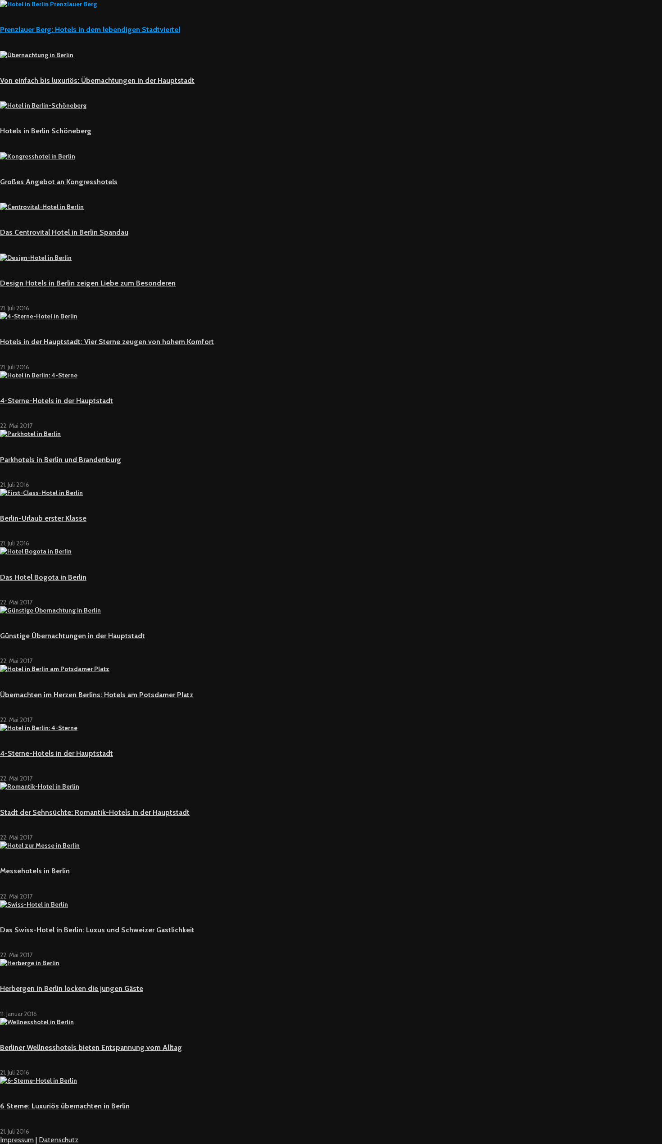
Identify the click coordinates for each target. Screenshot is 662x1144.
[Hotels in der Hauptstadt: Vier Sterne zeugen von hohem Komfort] (38, 316)
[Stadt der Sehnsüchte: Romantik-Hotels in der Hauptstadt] (39, 786)
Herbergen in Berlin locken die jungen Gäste (71, 988)
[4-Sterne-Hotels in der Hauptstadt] (38, 375)
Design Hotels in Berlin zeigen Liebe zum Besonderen (88, 283)
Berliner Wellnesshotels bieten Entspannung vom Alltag (91, 1047)
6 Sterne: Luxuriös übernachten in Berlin (65, 1106)
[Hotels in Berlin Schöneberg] (43, 105)
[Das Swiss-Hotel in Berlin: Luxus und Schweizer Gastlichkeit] (34, 904)
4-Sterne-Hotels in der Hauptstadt (56, 400)
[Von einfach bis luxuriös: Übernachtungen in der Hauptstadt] (36, 55)
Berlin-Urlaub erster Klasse (43, 518)
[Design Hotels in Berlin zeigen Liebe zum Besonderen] (36, 258)
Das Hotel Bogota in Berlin (43, 577)
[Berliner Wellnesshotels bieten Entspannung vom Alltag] (37, 1022)
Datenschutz (58, 1139)
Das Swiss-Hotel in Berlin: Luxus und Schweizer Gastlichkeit (97, 930)
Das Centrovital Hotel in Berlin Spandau (64, 232)
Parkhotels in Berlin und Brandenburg (60, 459)
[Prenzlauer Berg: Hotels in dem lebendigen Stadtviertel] (48, 4)
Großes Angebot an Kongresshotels (59, 181)
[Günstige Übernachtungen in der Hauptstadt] (50, 610)
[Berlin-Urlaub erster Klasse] (41, 493)
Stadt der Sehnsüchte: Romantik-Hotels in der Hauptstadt (95, 812)
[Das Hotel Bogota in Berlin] (36, 551)
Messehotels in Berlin (35, 871)
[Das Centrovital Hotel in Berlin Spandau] (42, 207)
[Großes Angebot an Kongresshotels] (37, 156)
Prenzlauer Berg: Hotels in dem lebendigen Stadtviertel (90, 29)
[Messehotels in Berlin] (40, 845)
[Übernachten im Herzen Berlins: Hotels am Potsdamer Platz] (54, 669)
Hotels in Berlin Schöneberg (45, 131)
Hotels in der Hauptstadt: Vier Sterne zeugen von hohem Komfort (107, 341)
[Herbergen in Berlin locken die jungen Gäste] (29, 963)
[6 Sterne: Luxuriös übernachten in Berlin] (38, 1080)
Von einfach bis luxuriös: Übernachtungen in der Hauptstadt (97, 80)
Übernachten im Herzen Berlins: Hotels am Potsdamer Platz (96, 694)
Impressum (17, 1139)
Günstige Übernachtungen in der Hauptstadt (72, 635)
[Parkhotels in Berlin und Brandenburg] (30, 434)
